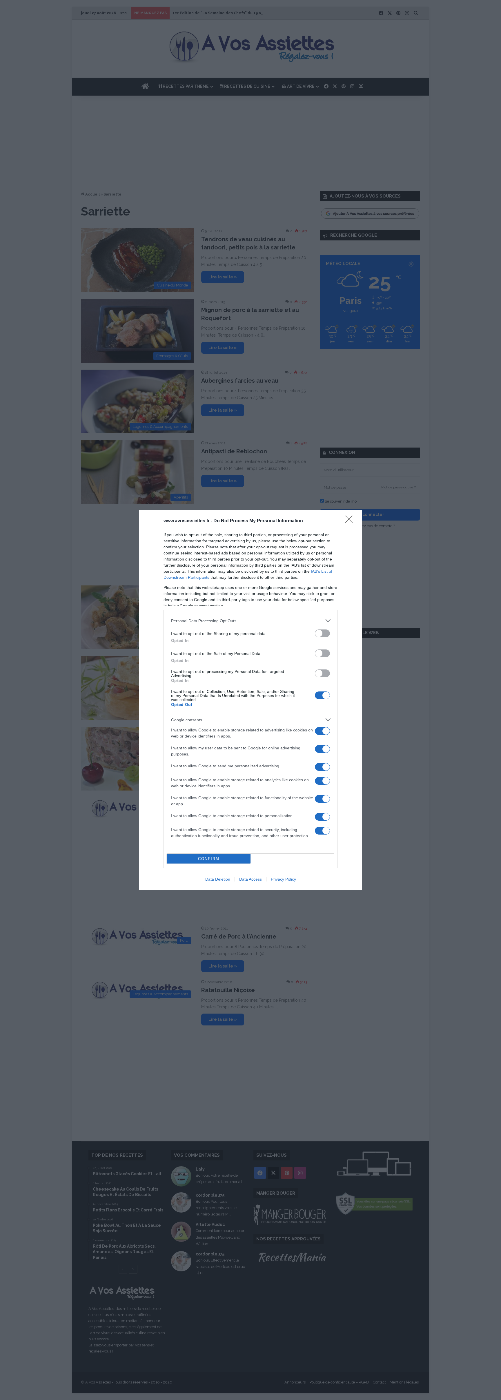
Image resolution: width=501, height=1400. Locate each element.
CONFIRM (208, 859)
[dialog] (250, 700)
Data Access (250, 879)
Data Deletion (217, 879)
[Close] (350, 521)
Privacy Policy (283, 879)
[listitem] (250, 621)
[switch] (322, 633)
